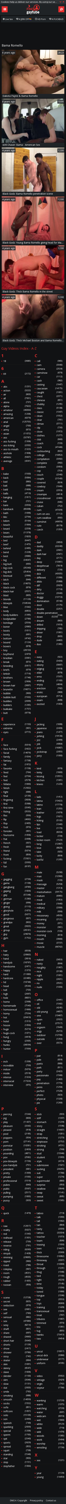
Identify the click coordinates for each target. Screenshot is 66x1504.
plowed (17, 1129)
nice (49, 971)
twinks (50, 1334)
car (49, 376)
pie (49, 1102)
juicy (49, 755)
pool (17, 1133)
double (49, 609)
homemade (17, 1005)
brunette (17, 689)
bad (17, 481)
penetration (49, 1083)
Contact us (51, 1500)
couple (49, 478)
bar (17, 501)
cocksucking (49, 451)
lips (49, 824)
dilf (49, 585)
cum (49, 510)
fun (17, 866)
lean (49, 808)
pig (17, 1118)
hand (17, 958)
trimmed (50, 1323)
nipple (49, 979)
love (49, 847)
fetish (17, 788)
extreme (17, 728)
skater (17, 1360)
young (50, 1477)
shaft (17, 1329)
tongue (50, 1295)
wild (50, 1431)
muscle (49, 946)
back (17, 477)
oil (49, 1003)
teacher (50, 1236)
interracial (17, 1081)
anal (17, 421)
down (47, 616)
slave (17, 1372)
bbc (17, 517)
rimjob (17, 1253)
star (17, 1458)
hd (17, 982)
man (49, 876)
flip (17, 819)
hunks (17, 1044)
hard (17, 974)
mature (49, 896)
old (49, 1007)
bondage (17, 622)
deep (49, 562)
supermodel (50, 1180)
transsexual (50, 1311)
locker (49, 836)
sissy (17, 1356)
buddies (17, 701)
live (49, 828)
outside (49, 1039)
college (49, 455)
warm (50, 1404)
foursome (17, 835)
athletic (17, 457)
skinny (17, 1368)
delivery (49, 569)
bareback (17, 509)
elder (49, 672)
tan (50, 1225)
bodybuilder (17, 618)
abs (17, 386)
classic (49, 412)
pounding (17, 1153)
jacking (49, 724)
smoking (17, 1395)
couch (49, 474)
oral (49, 1023)
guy (17, 934)
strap (50, 1133)
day (49, 558)
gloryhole (17, 910)
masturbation (49, 892)
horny (17, 1013)
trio (50, 1326)
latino (49, 804)
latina (49, 800)
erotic (49, 692)
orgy (49, 1031)
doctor (49, 593)
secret (17, 1301)
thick (50, 1252)
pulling (17, 1192)
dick (49, 573)
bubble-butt (17, 697)
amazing (17, 414)
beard (17, 528)
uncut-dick (50, 1355)
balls (17, 493)
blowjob (17, 603)
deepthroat (49, 565)
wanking (50, 1400)
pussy (17, 1200)
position (17, 1149)
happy (17, 970)
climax (49, 423)
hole (17, 997)
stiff (50, 1118)
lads (49, 797)
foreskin (17, 831)
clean (49, 415)
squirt (17, 1450)
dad (49, 542)
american (17, 418)
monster (49, 927)
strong (50, 1149)
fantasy (17, 760)
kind (49, 768)
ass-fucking (17, 441)
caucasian (49, 388)
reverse (17, 1245)
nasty (49, 963)
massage (49, 884)
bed (17, 540)
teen (50, 1248)
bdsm (17, 520)
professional (17, 1180)
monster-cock (49, 931)
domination (49, 601)
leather (49, 812)
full (17, 862)
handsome (17, 966)
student (50, 1157)
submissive (50, 1165)
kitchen (49, 780)
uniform (50, 1363)
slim (17, 1379)
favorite (17, 768)
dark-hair (49, 554)
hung (17, 1037)
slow (17, 1383)
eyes (17, 732)
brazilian (17, 658)
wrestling (50, 1447)
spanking (17, 1427)
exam (49, 700)
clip (49, 427)
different (49, 577)
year (50, 1473)
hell (17, 990)
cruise (49, 502)
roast (17, 1265)
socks (17, 1403)
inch (17, 1061)
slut (17, 1387)
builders (17, 705)
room (17, 1273)
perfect (49, 1091)
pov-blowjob (17, 1161)
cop (49, 470)
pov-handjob (17, 1165)
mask (49, 880)
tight (50, 1279)
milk (49, 911)
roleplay (17, 1269)
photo (49, 1095)
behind (17, 548)
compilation (49, 459)
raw (17, 1226)
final (17, 795)
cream (49, 490)
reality (17, 1230)
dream (49, 620)
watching (50, 1408)
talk (50, 1217)
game (17, 883)
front (17, 854)
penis (49, 1087)
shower (17, 1352)
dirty (49, 589)
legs (49, 816)
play (17, 1122)
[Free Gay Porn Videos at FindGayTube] (33, 9)
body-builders (17, 615)
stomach (50, 1122)
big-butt (17, 564)
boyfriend (17, 654)
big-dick (17, 571)
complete (49, 463)
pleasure (17, 1126)
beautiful (17, 536)
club (49, 439)
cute (49, 525)
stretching (50, 1137)
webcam (50, 1416)
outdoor (49, 1035)
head (17, 986)
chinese (49, 400)
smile (17, 1391)
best (17, 556)
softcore (17, 1411)
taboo (50, 1213)
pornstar (17, 1145)
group (17, 930)
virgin (50, 1383)
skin (17, 1364)
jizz (49, 740)
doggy (49, 597)
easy (49, 657)
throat (50, 1264)
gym (17, 938)
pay (49, 1079)
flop (17, 823)
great (17, 926)
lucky (49, 855)
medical (49, 903)
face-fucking (17, 748)
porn (17, 1141)
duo (49, 644)
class (49, 408)
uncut (50, 1351)
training (50, 1307)
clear (49, 419)
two (50, 1338)
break (17, 662)
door (49, 605)
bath (17, 513)
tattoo (50, 1232)
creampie (49, 494)
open (49, 1019)
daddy (49, 546)
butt (17, 713)
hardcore (17, 978)
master (49, 888)
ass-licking (17, 445)
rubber (17, 1280)
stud (50, 1153)
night (49, 975)
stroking (50, 1145)
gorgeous (17, 918)
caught (49, 392)
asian (17, 433)
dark (49, 550)
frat (17, 839)
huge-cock (17, 1033)
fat (17, 764)
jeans (49, 732)
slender (17, 1376)
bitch (17, 579)
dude (49, 640)
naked (49, 959)
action (17, 390)
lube (49, 851)
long (49, 844)
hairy (17, 954)
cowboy (49, 486)
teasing (50, 1244)
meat (49, 899)
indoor (17, 1069)
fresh (17, 846)
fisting (17, 811)
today (50, 1287)
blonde (17, 599)
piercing (17, 1114)
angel (17, 425)
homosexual (17, 1009)
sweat (50, 1196)
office (49, 999)
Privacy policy (36, 1500)
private (17, 1177)
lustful (49, 859)
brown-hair (17, 685)
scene (17, 1297)
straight (50, 1129)
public (17, 1188)
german (17, 898)
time (50, 1283)
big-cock (17, 567)
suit (50, 1173)
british (17, 673)
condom (49, 466)
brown (17, 681)
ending (49, 680)
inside (17, 1073)
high (17, 994)
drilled (49, 624)
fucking (17, 858)
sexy (17, 1325)
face (17, 745)
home (17, 1001)
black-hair (17, 591)
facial (17, 752)
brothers (17, 677)
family (17, 756)
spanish (17, 1423)
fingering (17, 799)
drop (49, 636)
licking (49, 820)
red (17, 1233)
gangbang (17, 887)
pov (17, 1157)
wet (50, 1420)
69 (17, 373)
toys (50, 1303)
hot (17, 1017)
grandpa (17, 922)
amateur (17, 410)
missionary (49, 915)
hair (17, 950)
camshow (49, 372)
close (49, 431)
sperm (17, 1434)
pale (49, 1059)
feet (17, 780)
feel (17, 776)
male (49, 872)
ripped (17, 1261)
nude (49, 987)
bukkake (17, 709)
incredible (17, 1065)
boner (17, 626)
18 (17, 361)
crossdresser (49, 498)
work (50, 1439)
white (50, 1424)
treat (50, 1315)
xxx (50, 1460)
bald (17, 489)
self (17, 1313)
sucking (50, 1169)
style (50, 1161)
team (50, 1240)
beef (17, 544)
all (17, 398)
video (50, 1376)
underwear (50, 1359)
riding (17, 1249)
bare (17, 505)
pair (49, 1055)
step (17, 1462)
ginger (17, 902)
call (49, 361)
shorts (17, 1344)
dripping (49, 628)
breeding (17, 665)
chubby (49, 404)
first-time (17, 807)
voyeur (50, 1387)
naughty (49, 967)
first (17, 803)
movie (49, 943)
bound (17, 642)
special (17, 1430)
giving (17, 906)
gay (17, 895)
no (49, 983)
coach (49, 443)
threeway (50, 1260)
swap (50, 1192)
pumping (17, 1196)
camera (49, 368)
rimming (17, 1257)
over (49, 1043)
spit (17, 1438)
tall (50, 1221)
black (17, 583)
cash (49, 380)
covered (49, 482)
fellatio (17, 784)
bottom (17, 638)
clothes (49, 435)
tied (50, 1276)
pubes (17, 1184)
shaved (17, 1336)
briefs (17, 669)
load (49, 832)
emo (49, 676)
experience (17, 724)
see (17, 1309)
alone (17, 402)
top (50, 1299)
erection (49, 688)
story (50, 1126)
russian (17, 1284)
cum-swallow (49, 517)
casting (49, 384)
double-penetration (49, 613)
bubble (17, 693)
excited (49, 704)
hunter (17, 1048)
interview (17, 1085)
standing (17, 1454)
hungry (17, 1041)
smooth (17, 1399)
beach (17, 524)
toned (50, 1291)
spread (17, 1446)
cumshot (49, 521)
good (17, 914)
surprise (50, 1184)
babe (17, 473)
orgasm (49, 1027)
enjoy (49, 684)
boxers (17, 646)
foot (17, 827)
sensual (17, 1317)
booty (17, 634)
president (17, 1169)
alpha (17, 406)
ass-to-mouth (17, 449)
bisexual (17, 575)
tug (50, 1330)
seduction (17, 1305)
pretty (17, 1173)
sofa (17, 1407)
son (17, 1419)
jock (49, 747)
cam (49, 365)
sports (17, 1442)
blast (17, 595)
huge (17, 1029)
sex (17, 1321)
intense (17, 1077)
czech (49, 529)
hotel (17, 1021)
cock (49, 447)
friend (17, 850)
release (17, 1241)
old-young (49, 1011)
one (49, 1015)
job (49, 744)
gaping (17, 891)
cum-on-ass (49, 513)
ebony (49, 664)
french (17, 843)
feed (17, 772)
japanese (49, 728)
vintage (50, 1379)
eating (49, 661)
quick (17, 1213)
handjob (17, 962)
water (50, 1412)
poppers (17, 1137)
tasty (50, 1228)
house (17, 1025)
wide (50, 1428)
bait (17, 485)
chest (49, 396)
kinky (49, 772)
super (50, 1177)
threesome (50, 1256)
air (17, 394)
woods (50, 1435)
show (17, 1348)
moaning (49, 919)
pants (49, 1063)
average (17, 461)
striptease (50, 1141)
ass (17, 437)
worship (50, 1443)
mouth (49, 939)
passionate (49, 1075)
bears (17, 532)
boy (17, 650)
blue (17, 607)
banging (17, 497)
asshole (17, 453)
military (49, 907)
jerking (49, 736)
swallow (50, 1188)
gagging (17, 879)
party (49, 1071)
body (17, 611)
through (50, 1268)
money (49, 923)
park (49, 1067)
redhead (17, 1237)
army (17, 429)
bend (17, 552)
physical (49, 1098)
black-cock (17, 587)
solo (17, 1415)
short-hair (17, 1340)
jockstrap (49, 751)
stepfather (17, 1466)
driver (49, 632)
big (17, 560)
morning (49, 935)
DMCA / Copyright (18, 1500)
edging (49, 668)
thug (50, 1272)
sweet (50, 1200)
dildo (49, 581)
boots (17, 630)
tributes (50, 1319)
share (17, 1332)
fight (17, 792)
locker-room (49, 840)
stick (50, 1114)
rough (17, 1277)
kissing (49, 776)
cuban (49, 506)
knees (49, 784)
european (49, 696)
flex (17, 815)
